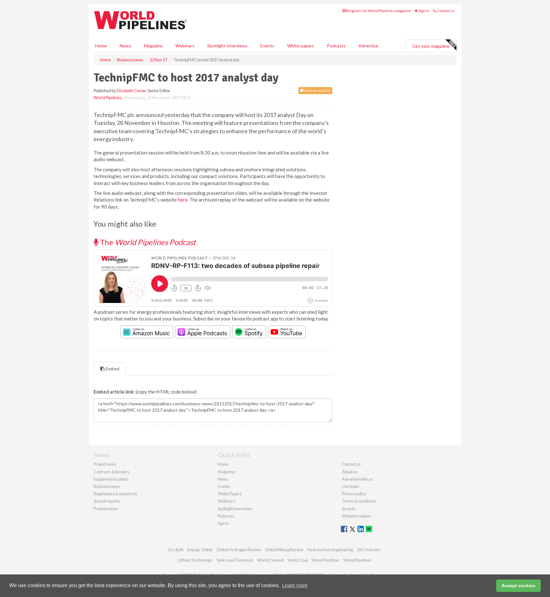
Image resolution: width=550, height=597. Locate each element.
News (223, 479)
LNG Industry (369, 549)
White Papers (230, 493)
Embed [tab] (112, 368)
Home (101, 45)
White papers (300, 45)
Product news (106, 508)
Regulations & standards (115, 493)
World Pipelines (108, 97)
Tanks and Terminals (234, 560)
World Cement (270, 560)
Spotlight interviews (227, 45)
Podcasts (336, 45)
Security (349, 508)
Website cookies (356, 515)
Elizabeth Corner (131, 90)
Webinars (184, 45)
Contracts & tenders (111, 471)
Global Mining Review (284, 549)
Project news (105, 464)
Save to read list (316, 90)
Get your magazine (430, 46)
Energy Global (200, 549)
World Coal (297, 560)
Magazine (153, 45)
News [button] (125, 45)
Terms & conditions (359, 501)
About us (349, 471)
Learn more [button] (295, 585)
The (147, 242)
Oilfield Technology (194, 560)
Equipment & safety (111, 479)
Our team (350, 486)
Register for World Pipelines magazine (379, 11)
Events (267, 45)
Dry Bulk (176, 549)
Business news (107, 486)
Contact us (445, 11)
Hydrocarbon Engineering (330, 549)
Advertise (368, 45)
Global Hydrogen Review (238, 549)
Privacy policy (354, 493)
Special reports (107, 501)
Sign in (423, 11)
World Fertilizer (326, 560)
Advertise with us (357, 479)
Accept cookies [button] (518, 585)
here (182, 199)
